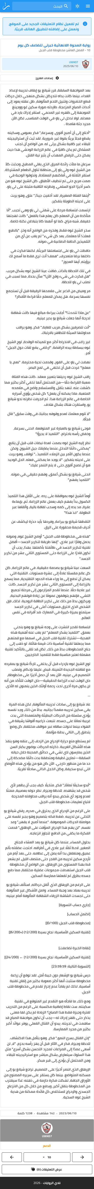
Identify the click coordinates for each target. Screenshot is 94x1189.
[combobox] (41, 6)
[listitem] (47, 64)
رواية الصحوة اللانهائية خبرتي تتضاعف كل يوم (54, 45)
